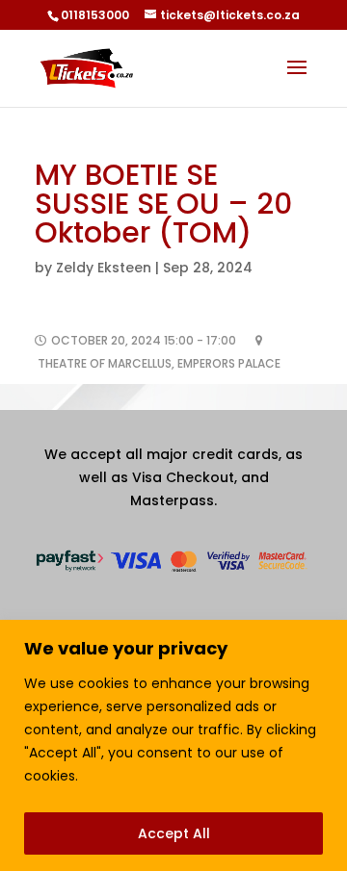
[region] (173, 745)
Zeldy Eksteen (103, 267)
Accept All (174, 833)
